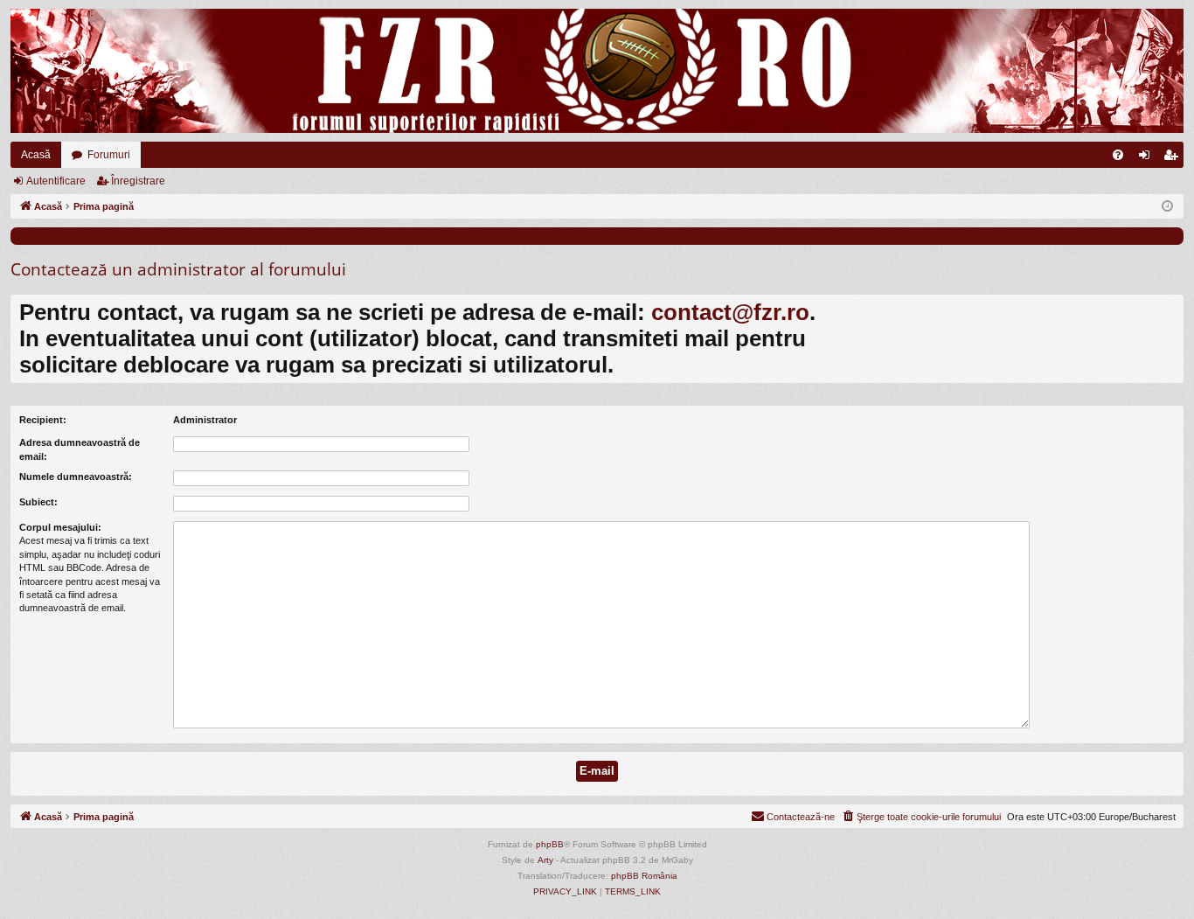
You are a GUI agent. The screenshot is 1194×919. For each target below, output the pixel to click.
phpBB (550, 844)
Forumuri (108, 155)
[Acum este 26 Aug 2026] (1167, 207)
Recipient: (42, 419)
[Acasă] (597, 71)
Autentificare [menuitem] (1147, 158)
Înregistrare (138, 181)
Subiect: (38, 502)
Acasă (36, 155)
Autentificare (56, 181)
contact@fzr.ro (730, 312)
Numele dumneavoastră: (75, 476)
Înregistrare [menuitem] (1174, 158)
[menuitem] (1118, 155)
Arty (545, 860)
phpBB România (644, 876)
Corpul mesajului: (60, 527)
